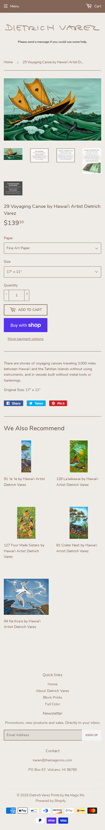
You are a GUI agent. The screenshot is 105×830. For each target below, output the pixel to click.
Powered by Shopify (51, 801)
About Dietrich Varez (52, 690)
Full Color (52, 704)
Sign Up (91, 735)
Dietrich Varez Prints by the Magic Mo (56, 795)
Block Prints (52, 697)
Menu (14, 6)
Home (8, 62)
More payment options (26, 338)
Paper (8, 238)
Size (7, 261)
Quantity (11, 285)
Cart (97, 6)
